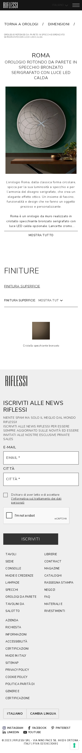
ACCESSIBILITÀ (16, 642)
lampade (12, 583)
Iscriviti (30, 539)
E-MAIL (9, 447)
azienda (11, 620)
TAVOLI (10, 554)
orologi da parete (21, 597)
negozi (49, 590)
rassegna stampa (58, 583)
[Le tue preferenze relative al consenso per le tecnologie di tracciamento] (74, 745)
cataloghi (53, 576)
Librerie (50, 554)
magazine (52, 568)
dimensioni (59, 24)
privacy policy (17, 670)
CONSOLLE (13, 568)
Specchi (11, 590)
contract (53, 561)
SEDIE (9, 561)
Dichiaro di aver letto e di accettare (36, 499)
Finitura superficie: (20, 300)
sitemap (12, 663)
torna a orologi (21, 24)
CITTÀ (9, 468)
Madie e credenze (19, 576)
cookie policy (16, 677)
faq (47, 597)
